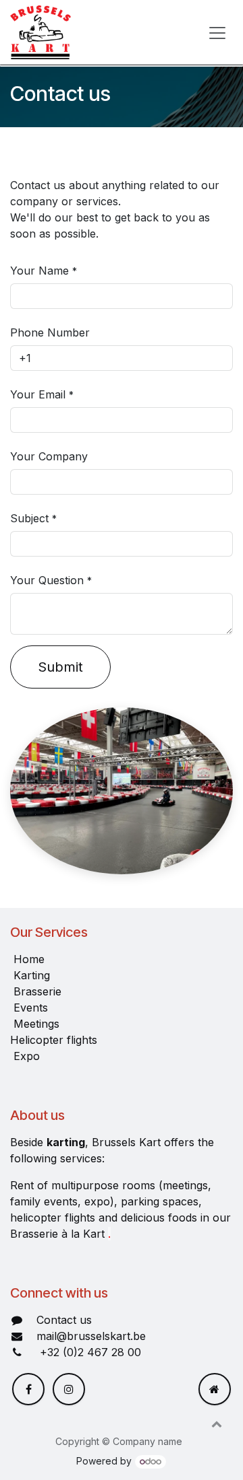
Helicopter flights (53, 1040)
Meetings (36, 1023)
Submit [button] (60, 667)
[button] (216, 1423)
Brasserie (37, 991)
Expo (26, 1056)
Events (30, 1007)
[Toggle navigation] (217, 32)
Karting (31, 975)
